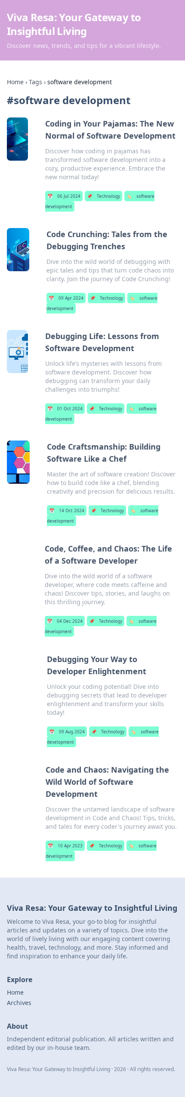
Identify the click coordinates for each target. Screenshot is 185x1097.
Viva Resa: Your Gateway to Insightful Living (74, 24)
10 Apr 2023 (65, 846)
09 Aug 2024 (67, 732)
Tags (35, 82)
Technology (103, 196)
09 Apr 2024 (66, 298)
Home (15, 82)
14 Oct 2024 (66, 510)
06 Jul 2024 (63, 196)
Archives (19, 1003)
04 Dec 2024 (65, 621)
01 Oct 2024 (65, 409)
